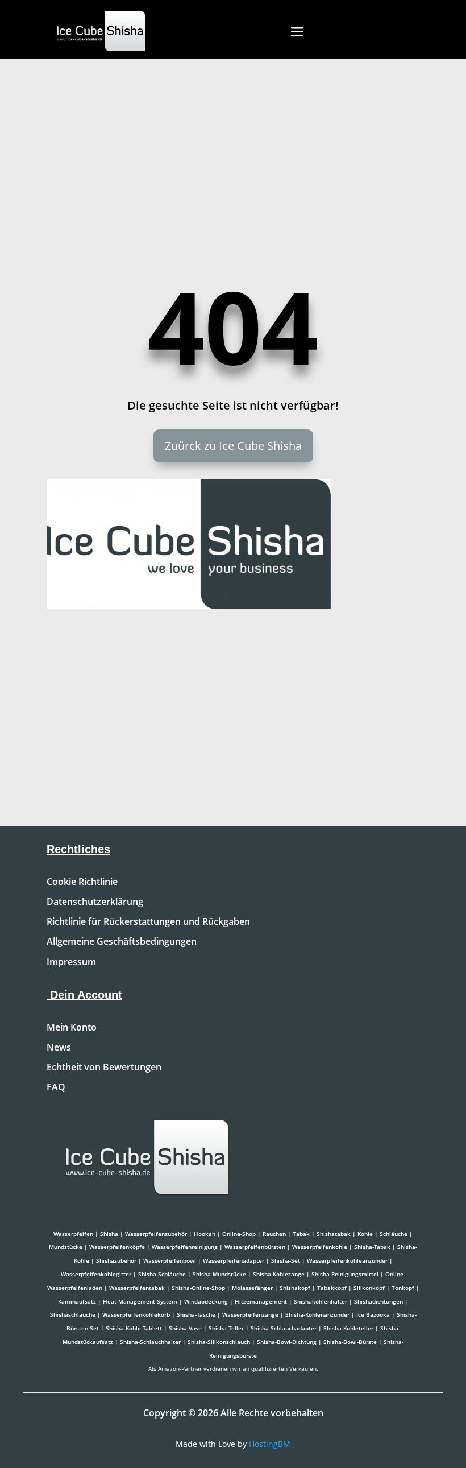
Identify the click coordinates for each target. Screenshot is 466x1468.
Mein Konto (72, 1027)
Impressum (71, 962)
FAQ (56, 1087)
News (59, 1047)
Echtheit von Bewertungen (104, 1067)
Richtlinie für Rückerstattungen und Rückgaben (148, 922)
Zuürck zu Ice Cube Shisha (233, 445)
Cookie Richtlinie (82, 882)
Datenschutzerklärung (95, 902)
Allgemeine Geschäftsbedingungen (122, 942)
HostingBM (269, 1443)
